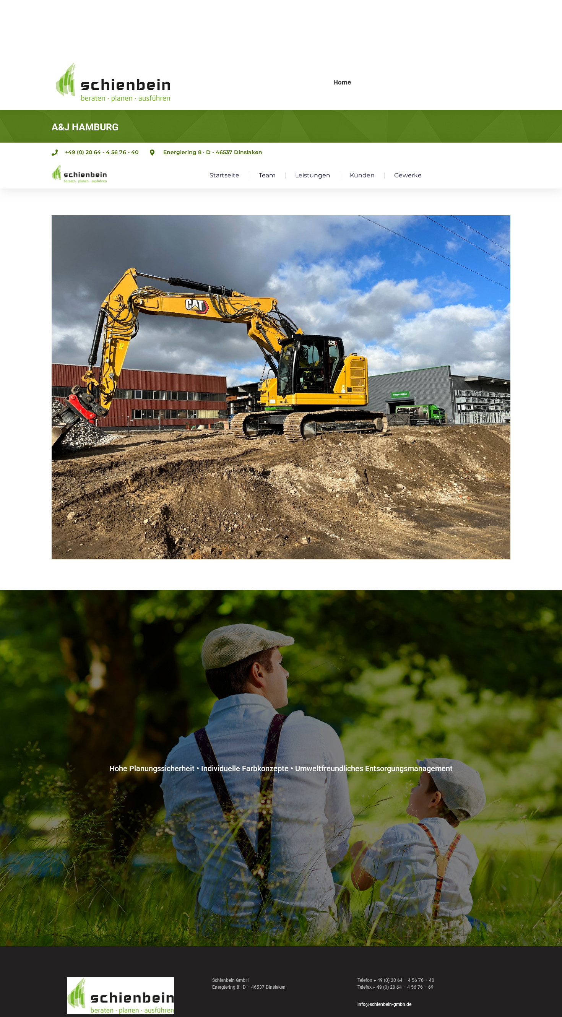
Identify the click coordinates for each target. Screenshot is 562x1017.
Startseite (224, 175)
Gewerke (408, 175)
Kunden (362, 175)
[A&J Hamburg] (281, 387)
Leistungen (312, 175)
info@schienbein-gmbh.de (384, 1004)
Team (267, 175)
